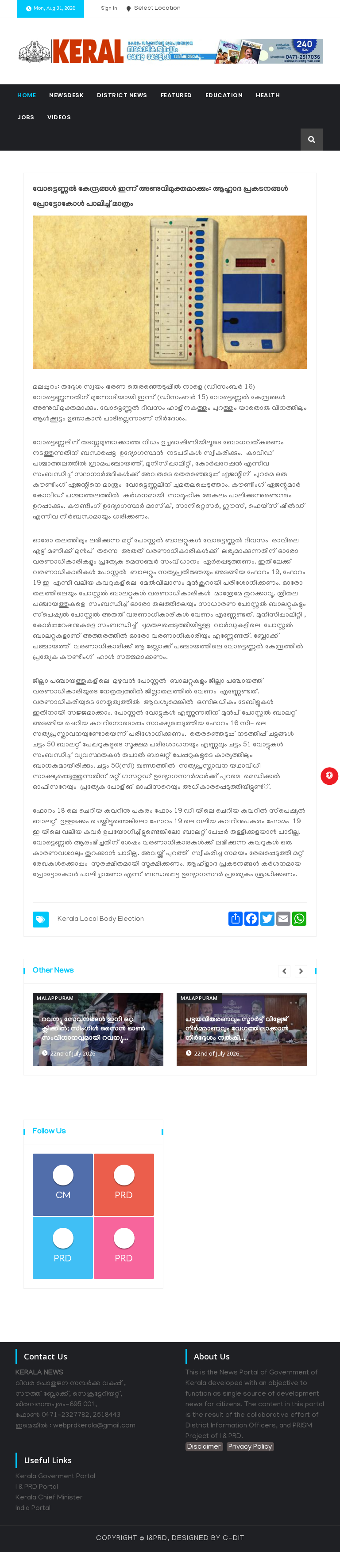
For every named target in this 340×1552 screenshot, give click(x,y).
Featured (176, 95)
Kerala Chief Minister (49, 1498)
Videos (59, 117)
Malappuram (56, 998)
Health (268, 95)
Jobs (25, 117)
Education (224, 95)
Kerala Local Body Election (101, 920)
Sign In (109, 8)
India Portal (32, 1509)
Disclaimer (204, 1447)
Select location (157, 8)
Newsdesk (66, 95)
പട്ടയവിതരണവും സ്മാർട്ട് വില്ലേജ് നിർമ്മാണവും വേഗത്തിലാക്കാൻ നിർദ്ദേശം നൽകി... (94, 1029)
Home (26, 95)
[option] (99, 1029)
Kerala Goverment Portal (55, 1477)
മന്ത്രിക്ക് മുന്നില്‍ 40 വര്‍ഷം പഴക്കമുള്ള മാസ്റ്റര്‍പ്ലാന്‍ (229, 1033)
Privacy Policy (250, 1447)
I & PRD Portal (36, 1487)
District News (122, 95)
